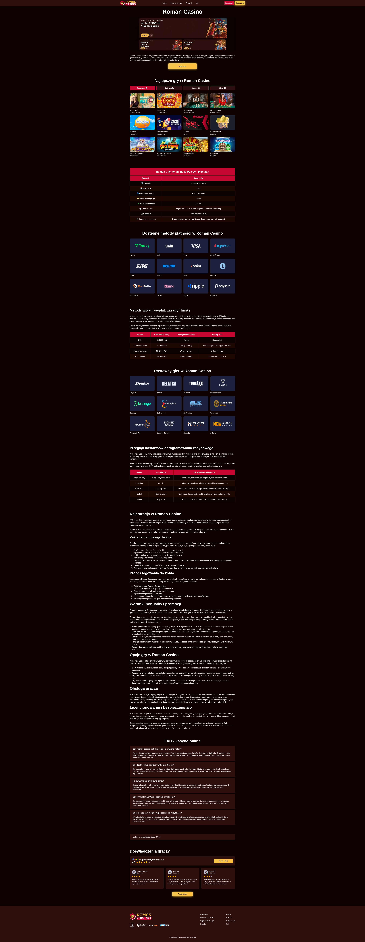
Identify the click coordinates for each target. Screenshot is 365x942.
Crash (194, 88)
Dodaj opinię (223, 861)
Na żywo (168, 88)
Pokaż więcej (182, 894)
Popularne (141, 88)
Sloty (221, 88)
